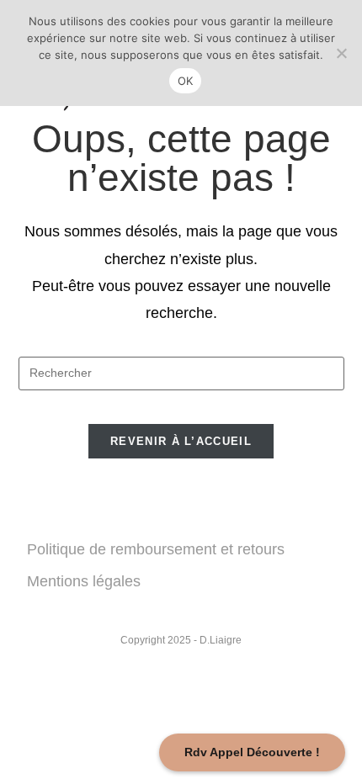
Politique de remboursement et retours (156, 549)
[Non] (341, 53)
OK (186, 80)
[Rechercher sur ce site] (181, 372)
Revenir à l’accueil (181, 441)
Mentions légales (84, 581)
